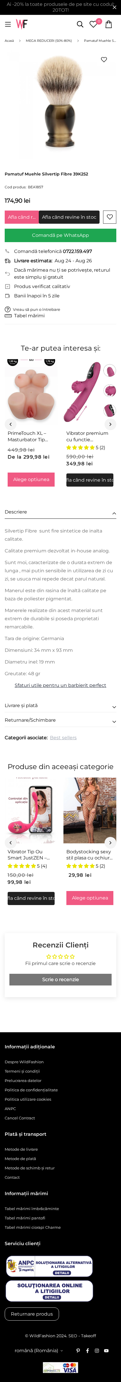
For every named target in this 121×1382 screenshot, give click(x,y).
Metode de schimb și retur (30, 1168)
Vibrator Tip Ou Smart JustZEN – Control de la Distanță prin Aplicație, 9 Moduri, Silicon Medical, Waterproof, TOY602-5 (30, 855)
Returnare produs (32, 1314)
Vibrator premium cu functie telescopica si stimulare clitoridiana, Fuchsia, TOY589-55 (89, 436)
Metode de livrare (21, 1149)
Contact (12, 1177)
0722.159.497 (77, 251)
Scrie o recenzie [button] (60, 979)
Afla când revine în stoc (23, 217)
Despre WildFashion (24, 1061)
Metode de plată (20, 1158)
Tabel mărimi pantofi (25, 1218)
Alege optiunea (31, 479)
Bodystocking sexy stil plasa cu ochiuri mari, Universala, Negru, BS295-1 (88, 855)
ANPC (10, 1108)
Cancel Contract (20, 1118)
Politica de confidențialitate (31, 1090)
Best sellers (63, 737)
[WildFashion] (22, 24)
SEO (72, 1335)
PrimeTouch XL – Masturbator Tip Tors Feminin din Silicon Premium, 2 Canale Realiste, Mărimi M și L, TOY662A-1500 (29, 436)
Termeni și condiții (22, 1071)
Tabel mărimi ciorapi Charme (33, 1227)
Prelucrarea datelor (23, 1080)
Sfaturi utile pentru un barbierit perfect (60, 685)
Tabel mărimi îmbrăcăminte (32, 1208)
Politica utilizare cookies (28, 1099)
